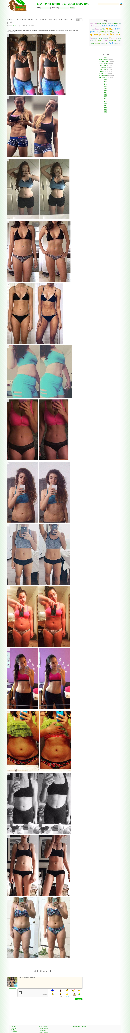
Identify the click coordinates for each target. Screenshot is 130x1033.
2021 (105, 84)
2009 (105, 109)
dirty (119, 26)
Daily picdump (96, 26)
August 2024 (103, 63)
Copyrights (42, 1030)
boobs (109, 23)
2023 (105, 80)
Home (13, 1026)
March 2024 (102, 73)
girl (116, 32)
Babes (13, 1030)
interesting (105, 38)
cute (120, 23)
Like (77, 20)
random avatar (12, 988)
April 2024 (103, 71)
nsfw (119, 38)
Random (14, 1031)
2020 (105, 86)
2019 (105, 88)
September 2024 (103, 61)
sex (103, 40)
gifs (114, 32)
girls (119, 32)
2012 (105, 103)
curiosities (115, 23)
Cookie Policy (43, 1028)
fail (100, 29)
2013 (105, 101)
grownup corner (99, 34)
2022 (105, 82)
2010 (105, 107)
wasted (102, 43)
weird (106, 43)
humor (100, 38)
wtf (119, 43)
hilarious (115, 34)
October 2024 (103, 59)
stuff (92, 43)
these (97, 43)
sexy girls (113, 40)
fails (103, 29)
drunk (93, 29)
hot (91, 38)
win (111, 42)
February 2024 (103, 75)
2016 (105, 94)
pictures (97, 40)
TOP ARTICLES (83, 4)
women (115, 43)
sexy (106, 40)
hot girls (95, 38)
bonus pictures (102, 23)
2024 (105, 57)
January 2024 (103, 77)
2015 (105, 97)
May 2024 (103, 69)
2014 (105, 99)
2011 (105, 105)
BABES (47, 4)
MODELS (56, 4)
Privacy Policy (43, 1026)
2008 (105, 112)
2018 (105, 90)
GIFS (64, 4)
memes (114, 38)
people (91, 40)
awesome (93, 23)
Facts (97, 29)
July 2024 (103, 65)
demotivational (109, 25)
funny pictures (106, 32)
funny (108, 28)
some (119, 40)
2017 (105, 92)
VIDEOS (71, 4)
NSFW (39, 4)
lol (109, 37)
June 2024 (103, 67)
